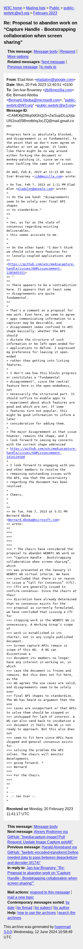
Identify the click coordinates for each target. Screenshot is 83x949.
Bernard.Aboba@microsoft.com (34, 100)
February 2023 (45, 13)
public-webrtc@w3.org (55, 105)
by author (61, 908)
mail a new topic (20, 897)
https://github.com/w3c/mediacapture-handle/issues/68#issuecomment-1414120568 (41, 453)
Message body (46, 51)
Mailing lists (35, 8)
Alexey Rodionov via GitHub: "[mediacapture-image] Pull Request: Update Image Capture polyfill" (40, 837)
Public (54, 8)
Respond (67, 51)
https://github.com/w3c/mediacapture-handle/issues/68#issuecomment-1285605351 (40, 268)
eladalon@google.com (55, 80)
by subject (43, 908)
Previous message (22, 67)
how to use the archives (36, 913)
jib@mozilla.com (58, 90)
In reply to (48, 67)
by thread (24, 908)
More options (18, 57)
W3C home (13, 8)
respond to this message (50, 892)
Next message (53, 62)
